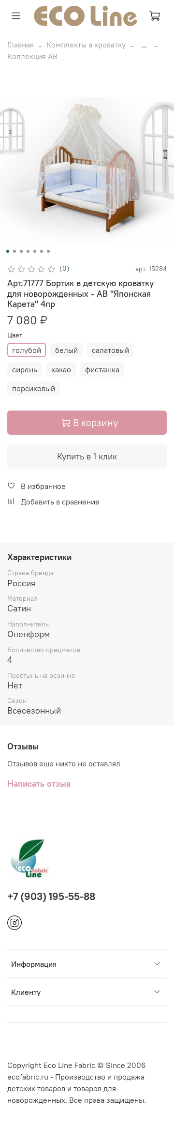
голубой (26, 350)
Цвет (14, 335)
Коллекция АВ (32, 56)
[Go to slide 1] (7, 251)
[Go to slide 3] (21, 251)
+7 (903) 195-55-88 (51, 896)
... (144, 44)
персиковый (33, 388)
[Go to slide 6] (41, 251)
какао (61, 369)
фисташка (102, 369)
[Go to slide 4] (28, 251)
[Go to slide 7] (48, 251)
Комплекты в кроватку (86, 44)
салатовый (110, 350)
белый (66, 350)
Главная (20, 44)
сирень (24, 369)
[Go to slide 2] (14, 251)
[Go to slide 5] (34, 251)
